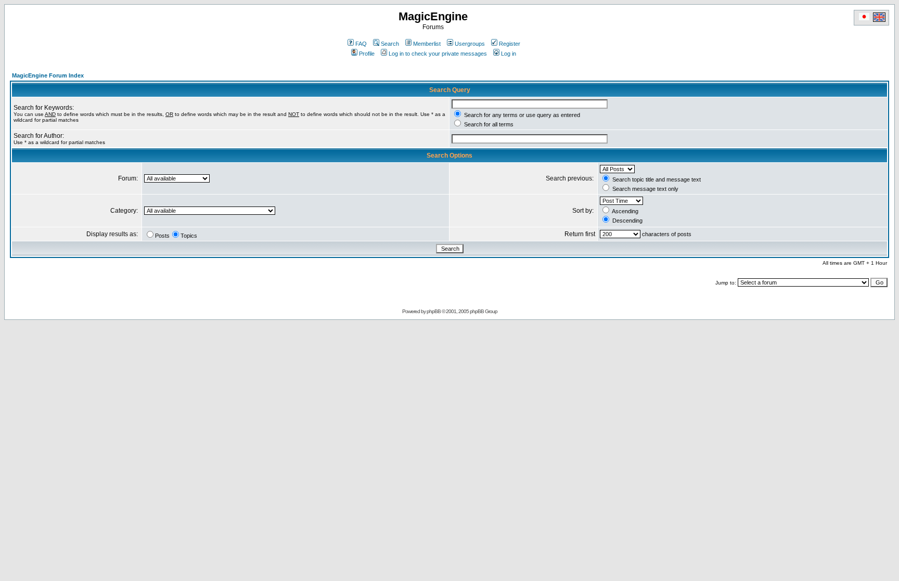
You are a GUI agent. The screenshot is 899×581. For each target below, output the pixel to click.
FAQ (361, 44)
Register (509, 44)
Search (390, 44)
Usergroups (470, 44)
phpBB (434, 311)
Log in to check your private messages (438, 53)
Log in (508, 53)
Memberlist (427, 44)
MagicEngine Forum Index (48, 75)
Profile (367, 53)
